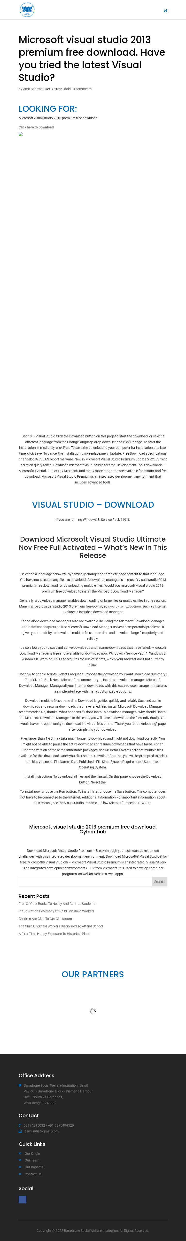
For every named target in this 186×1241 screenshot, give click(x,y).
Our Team (32, 1160)
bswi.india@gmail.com (41, 1131)
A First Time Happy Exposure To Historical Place (54, 934)
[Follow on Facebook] (22, 1199)
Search (159, 882)
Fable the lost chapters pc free (44, 627)
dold (67, 89)
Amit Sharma (33, 89)
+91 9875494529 (61, 1125)
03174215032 (34, 1125)
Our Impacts (34, 1167)
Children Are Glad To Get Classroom (45, 919)
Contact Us (33, 1174)
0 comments (82, 89)
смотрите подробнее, (125, 606)
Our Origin (32, 1153)
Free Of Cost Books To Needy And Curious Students (57, 904)
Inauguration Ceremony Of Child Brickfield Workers (56, 911)
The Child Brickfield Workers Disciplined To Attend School (61, 926)
